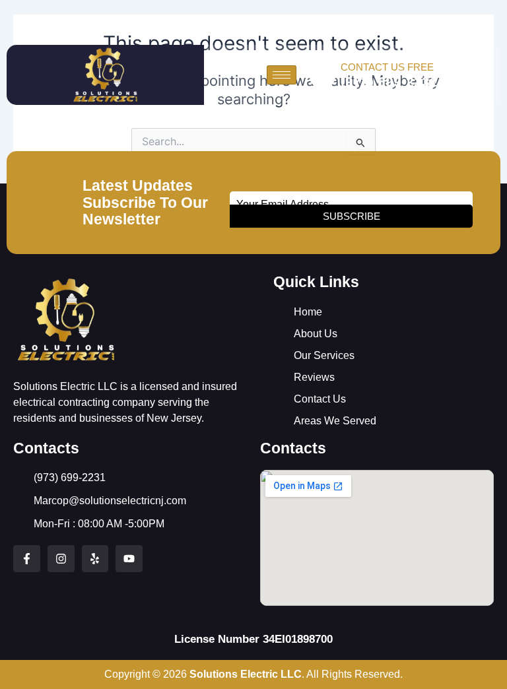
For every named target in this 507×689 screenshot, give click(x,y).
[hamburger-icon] (281, 74)
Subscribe (351, 216)
